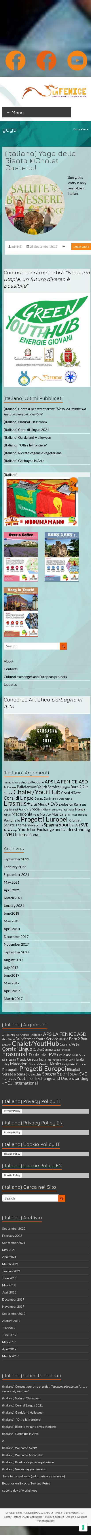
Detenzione (65, 798)
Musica (57, 814)
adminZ (16, 246)
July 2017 (11, 967)
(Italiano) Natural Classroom (25, 422)
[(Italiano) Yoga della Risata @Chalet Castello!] (35, 177)
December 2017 (16, 936)
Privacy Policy (12, 1110)
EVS (54, 803)
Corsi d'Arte (71, 793)
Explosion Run (69, 804)
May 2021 (11, 882)
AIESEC (7, 782)
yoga (15, 830)
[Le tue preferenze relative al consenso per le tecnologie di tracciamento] (83, 1527)
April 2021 (12, 890)
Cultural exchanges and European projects (35, 676)
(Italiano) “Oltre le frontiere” (25, 445)
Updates (10, 684)
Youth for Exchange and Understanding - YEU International (45, 1080)
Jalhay (7, 814)
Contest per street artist (47, 279)
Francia (23, 809)
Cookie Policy (12, 1153)
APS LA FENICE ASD (66, 782)
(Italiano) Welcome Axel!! (19, 1448)
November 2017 (16, 944)
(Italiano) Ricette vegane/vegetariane (28, 1462)
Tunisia (8, 830)
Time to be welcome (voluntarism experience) (33, 1476)
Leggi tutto (81, 246)
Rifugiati (75, 820)
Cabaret (8, 793)
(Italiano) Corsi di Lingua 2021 (26, 429)
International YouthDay (61, 809)
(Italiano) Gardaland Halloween (27, 437)
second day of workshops (20, 1490)
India (44, 809)
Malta (36, 814)
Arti (6, 787)
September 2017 (16, 952)
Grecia (34, 809)
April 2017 (12, 991)
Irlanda (80, 809)
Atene (12, 787)
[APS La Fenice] (54, 82)
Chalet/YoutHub (37, 792)
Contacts (11, 669)
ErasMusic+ (40, 804)
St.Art (76, 825)
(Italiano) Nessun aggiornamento (24, 1469)
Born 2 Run (80, 787)
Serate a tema (15, 825)
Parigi (67, 814)
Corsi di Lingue (19, 798)
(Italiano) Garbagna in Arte (24, 460)
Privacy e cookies (54, 1516)
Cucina (38, 798)
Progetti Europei (44, 819)
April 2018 (12, 929)
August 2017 (13, 960)
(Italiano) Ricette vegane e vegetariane (33, 453)
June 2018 (11, 913)
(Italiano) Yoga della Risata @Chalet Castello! (40, 160)
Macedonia (21, 813)
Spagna (51, 824)
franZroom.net (45, 1520)
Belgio (65, 787)
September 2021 (16, 874)
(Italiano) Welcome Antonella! (22, 1455)
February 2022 (15, 867)
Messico (45, 814)
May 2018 (11, 921)
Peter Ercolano (79, 814)
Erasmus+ (17, 803)
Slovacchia (35, 825)
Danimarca (51, 798)
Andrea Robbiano (32, 782)
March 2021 (13, 898)
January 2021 (14, 905)
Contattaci (36, 1516)
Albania (16, 782)
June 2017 (11, 975)
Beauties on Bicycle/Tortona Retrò (26, 1483)
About (8, 661)
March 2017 (13, 998)
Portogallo (12, 820)
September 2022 (16, 859)
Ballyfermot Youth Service (38, 787)
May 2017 (11, 983)
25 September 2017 (43, 246)
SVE (84, 824)
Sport (65, 825)
